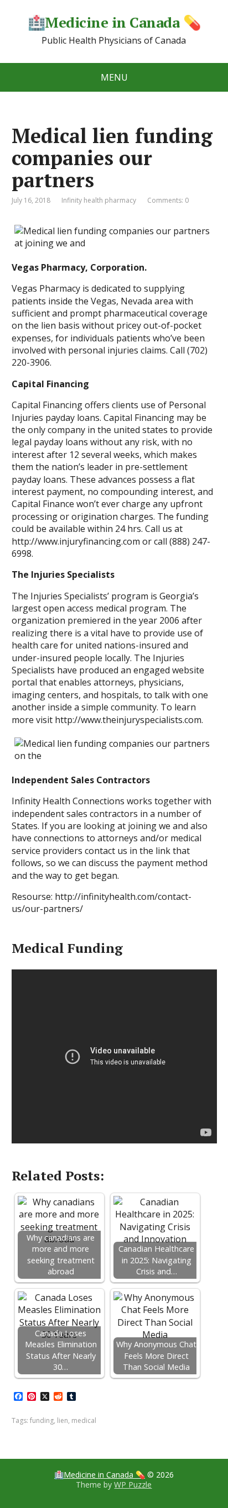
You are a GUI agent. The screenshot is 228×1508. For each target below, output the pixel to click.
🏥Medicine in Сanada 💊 (114, 23)
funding (42, 1420)
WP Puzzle (133, 1484)
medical (83, 1420)
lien (62, 1420)
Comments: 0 (168, 200)
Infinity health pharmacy (98, 200)
